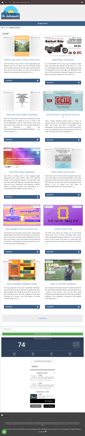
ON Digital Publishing (75, 429)
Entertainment (8, 37)
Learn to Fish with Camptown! (63, 284)
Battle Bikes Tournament (63, 60)
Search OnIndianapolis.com (43, 334)
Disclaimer (23, 429)
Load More (42, 318)
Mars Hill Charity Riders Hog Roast (22, 115)
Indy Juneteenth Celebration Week (22, 284)
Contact (29, 429)
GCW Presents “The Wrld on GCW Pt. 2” (63, 116)
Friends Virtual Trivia (63, 229)
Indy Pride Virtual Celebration (22, 172)
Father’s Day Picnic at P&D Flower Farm (22, 60)
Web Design (64, 429)
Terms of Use (16, 429)
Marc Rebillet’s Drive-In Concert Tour (22, 229)
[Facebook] (81, 2)
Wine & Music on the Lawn (63, 172)
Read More (9, 80)
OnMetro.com (56, 429)
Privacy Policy (7, 429)
